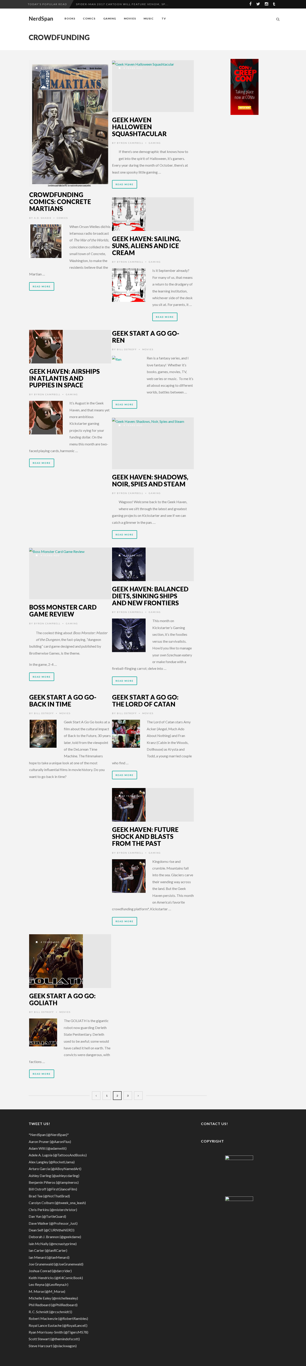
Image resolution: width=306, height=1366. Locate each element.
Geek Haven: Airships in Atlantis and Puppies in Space (64, 378)
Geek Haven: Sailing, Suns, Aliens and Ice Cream (146, 245)
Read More (42, 286)
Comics (89, 18)
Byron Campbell (130, 143)
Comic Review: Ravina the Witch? (105, 4)
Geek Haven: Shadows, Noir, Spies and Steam (150, 480)
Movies (130, 18)
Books (70, 18)
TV (164, 18)
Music (149, 18)
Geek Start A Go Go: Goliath (62, 999)
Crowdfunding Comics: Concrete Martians (60, 201)
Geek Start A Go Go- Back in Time (62, 700)
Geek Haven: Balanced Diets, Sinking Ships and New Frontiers (150, 596)
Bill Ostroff (127, 349)
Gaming (109, 18)
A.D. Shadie (43, 218)
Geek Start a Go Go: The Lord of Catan (145, 700)
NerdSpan (41, 18)
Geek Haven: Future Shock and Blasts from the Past (145, 836)
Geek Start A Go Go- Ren (145, 336)
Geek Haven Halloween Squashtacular (139, 126)
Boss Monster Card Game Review (63, 610)
